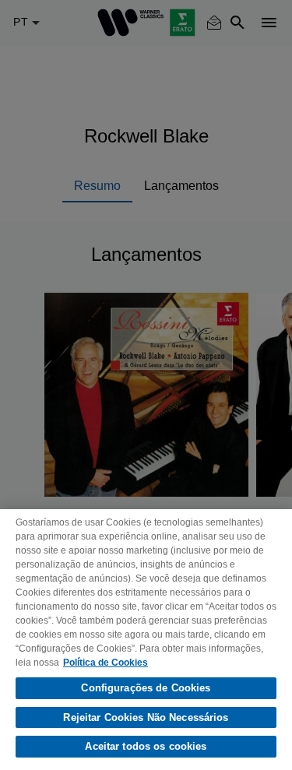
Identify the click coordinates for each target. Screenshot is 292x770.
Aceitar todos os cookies (145, 746)
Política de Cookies (105, 662)
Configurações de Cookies (145, 688)
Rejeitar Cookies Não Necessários (145, 717)
